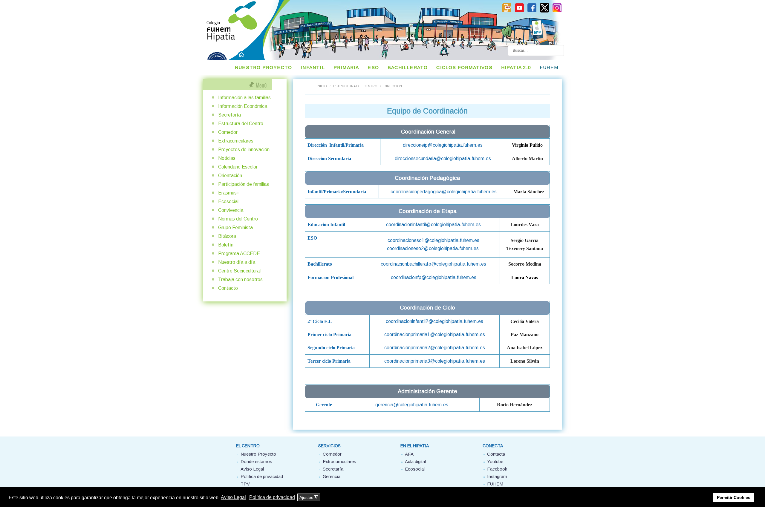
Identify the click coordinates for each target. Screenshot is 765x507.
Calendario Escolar (238, 166)
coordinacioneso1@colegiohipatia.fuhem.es (433, 240)
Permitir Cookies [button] (733, 497)
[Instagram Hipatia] (557, 11)
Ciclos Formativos (464, 67)
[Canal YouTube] (519, 11)
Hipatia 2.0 (516, 67)
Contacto (228, 288)
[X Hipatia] (544, 11)
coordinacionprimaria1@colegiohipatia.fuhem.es (434, 334)
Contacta (496, 454)
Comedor (228, 132)
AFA (409, 454)
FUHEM (549, 67)
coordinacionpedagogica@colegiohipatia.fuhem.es (444, 191)
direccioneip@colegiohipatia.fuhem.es (443, 145)
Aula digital (415, 461)
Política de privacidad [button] (272, 497)
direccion (393, 86)
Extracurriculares (235, 140)
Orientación (230, 175)
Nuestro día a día (236, 262)
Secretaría (229, 114)
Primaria (346, 67)
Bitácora (227, 236)
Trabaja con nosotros (240, 279)
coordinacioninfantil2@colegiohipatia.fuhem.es (434, 321)
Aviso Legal (252, 468)
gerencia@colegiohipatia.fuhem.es (411, 404)
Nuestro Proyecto (263, 67)
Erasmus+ (229, 192)
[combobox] (536, 50)
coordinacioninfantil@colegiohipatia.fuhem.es (433, 224)
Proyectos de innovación (244, 149)
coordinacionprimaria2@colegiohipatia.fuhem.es (434, 347)
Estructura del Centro (355, 86)
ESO (373, 67)
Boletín (225, 244)
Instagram (497, 476)
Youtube (495, 461)
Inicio (322, 86)
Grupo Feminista (235, 227)
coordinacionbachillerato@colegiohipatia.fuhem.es (433, 263)
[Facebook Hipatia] (532, 11)
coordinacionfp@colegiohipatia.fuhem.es (433, 277)
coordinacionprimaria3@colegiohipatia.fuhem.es (434, 361)
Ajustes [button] (308, 497)
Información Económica (242, 106)
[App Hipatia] (507, 11)
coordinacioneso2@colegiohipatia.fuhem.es (433, 248)
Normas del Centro (238, 218)
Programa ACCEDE (239, 253)
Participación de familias (243, 184)
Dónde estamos (256, 461)
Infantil (313, 67)
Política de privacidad (262, 476)
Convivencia (230, 210)
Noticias (226, 158)
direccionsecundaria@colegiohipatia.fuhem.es (443, 158)
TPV (245, 483)
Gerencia (331, 476)
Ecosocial (228, 201)
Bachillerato (408, 67)
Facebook (497, 468)
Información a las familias (244, 97)
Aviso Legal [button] (233, 497)
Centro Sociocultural (239, 270)
